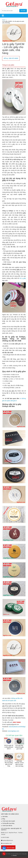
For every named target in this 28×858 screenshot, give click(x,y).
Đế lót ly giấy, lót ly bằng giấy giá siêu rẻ (8, 747)
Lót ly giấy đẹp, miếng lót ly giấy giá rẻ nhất (19, 747)
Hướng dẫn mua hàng (8, 823)
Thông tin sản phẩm (8, 65)
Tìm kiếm (23, 10)
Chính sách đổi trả (7, 825)
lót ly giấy (23, 278)
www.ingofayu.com (13, 731)
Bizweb (15, 855)
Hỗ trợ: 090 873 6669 (11, 58)
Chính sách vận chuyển (8, 821)
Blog (3, 818)
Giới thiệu (5, 816)
